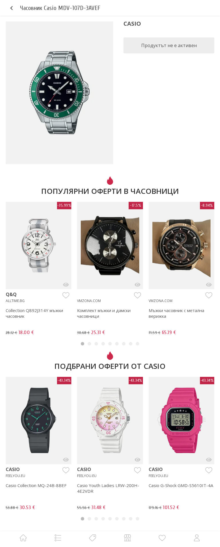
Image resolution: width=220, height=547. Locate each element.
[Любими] (162, 537)
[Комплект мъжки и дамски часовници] (137, 284)
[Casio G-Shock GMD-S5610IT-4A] (208, 459)
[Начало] (23, 537)
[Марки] (92, 537)
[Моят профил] (196, 537)
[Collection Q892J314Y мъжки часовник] (65, 284)
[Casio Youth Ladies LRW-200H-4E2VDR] (137, 459)
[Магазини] (127, 537)
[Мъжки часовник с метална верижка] (208, 284)
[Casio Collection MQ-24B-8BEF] (65, 459)
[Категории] (57, 537)
